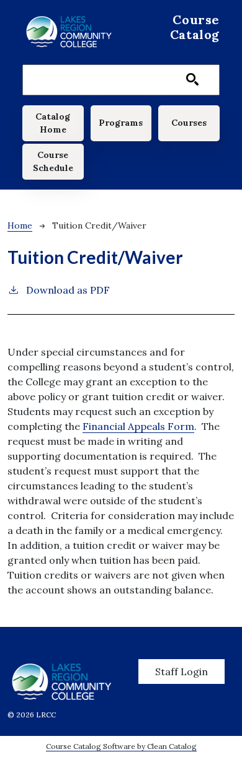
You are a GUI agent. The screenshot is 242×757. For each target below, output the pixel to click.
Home (19, 225)
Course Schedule (53, 161)
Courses (189, 122)
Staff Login (181, 671)
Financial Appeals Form (138, 426)
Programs (121, 122)
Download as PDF (68, 290)
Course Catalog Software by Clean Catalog (121, 746)
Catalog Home (52, 123)
